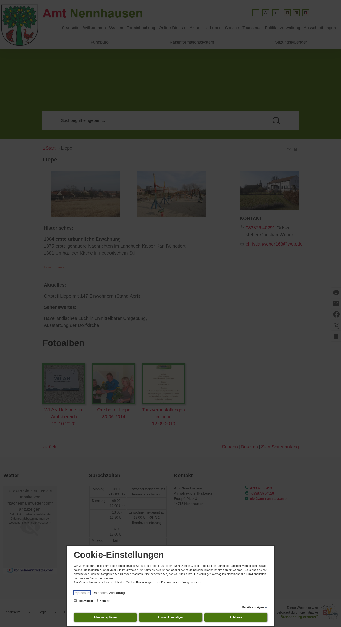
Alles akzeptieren (105, 617)
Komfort (104, 600)
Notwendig (85, 600)
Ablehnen (235, 617)
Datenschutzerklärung (109, 593)
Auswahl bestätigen (170, 617)
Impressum (82, 593)
